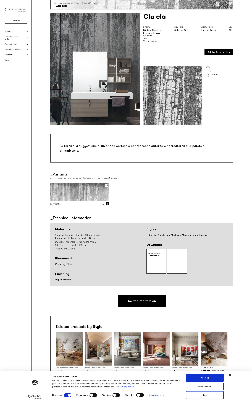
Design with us (11, 44)
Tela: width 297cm (65, 248)
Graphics (16, 21)
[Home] (16, 11)
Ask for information (219, 52)
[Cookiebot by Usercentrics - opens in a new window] (34, 397)
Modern (175, 235)
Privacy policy (127, 387)
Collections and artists (11, 37)
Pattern (203, 235)
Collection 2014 (86, 3)
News (7, 60)
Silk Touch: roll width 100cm (70, 245)
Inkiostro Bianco (208, 30)
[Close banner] (230, 375)
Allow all (205, 378)
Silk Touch (147, 35)
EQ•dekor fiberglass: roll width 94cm (75, 241)
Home (55, 3)
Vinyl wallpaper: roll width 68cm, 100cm (77, 235)
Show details (155, 395)
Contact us (9, 55)
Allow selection (205, 386)
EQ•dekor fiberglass (152, 30)
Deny (205, 395)
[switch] (93, 395)
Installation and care (13, 49)
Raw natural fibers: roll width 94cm (75, 238)
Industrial (151, 235)
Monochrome (189, 235)
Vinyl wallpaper (150, 41)
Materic (164, 235)
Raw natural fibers (151, 33)
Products (8, 31)
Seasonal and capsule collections (69, 3)
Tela (145, 38)
